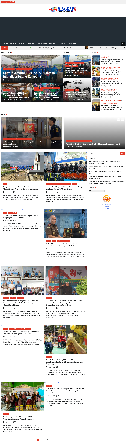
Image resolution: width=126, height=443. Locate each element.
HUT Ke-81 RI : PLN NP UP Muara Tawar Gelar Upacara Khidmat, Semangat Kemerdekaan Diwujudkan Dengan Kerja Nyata (64, 303)
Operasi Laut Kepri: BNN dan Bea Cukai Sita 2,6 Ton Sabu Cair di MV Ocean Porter (76, 70)
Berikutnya (50, 440)
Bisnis (102, 89)
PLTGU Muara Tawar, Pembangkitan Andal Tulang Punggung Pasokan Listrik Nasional (70, 48)
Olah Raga (104, 103)
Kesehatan (30, 43)
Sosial (24, 69)
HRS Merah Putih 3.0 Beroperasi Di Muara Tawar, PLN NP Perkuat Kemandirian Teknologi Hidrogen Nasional (65, 391)
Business (108, 89)
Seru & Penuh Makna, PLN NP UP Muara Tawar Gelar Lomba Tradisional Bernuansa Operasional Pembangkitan (64, 362)
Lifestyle (58, 87)
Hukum (21, 43)
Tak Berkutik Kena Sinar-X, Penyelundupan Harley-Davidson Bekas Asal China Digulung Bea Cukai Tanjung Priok (112, 84)
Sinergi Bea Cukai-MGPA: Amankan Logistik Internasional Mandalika (111, 107)
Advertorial (6, 69)
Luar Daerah (20, 298)
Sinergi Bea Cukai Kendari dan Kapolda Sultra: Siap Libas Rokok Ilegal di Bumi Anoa (21, 333)
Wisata (29, 69)
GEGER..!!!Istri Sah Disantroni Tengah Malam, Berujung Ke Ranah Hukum (77, 95)
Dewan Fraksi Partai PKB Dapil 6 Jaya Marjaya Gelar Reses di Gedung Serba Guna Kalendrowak (16, 95)
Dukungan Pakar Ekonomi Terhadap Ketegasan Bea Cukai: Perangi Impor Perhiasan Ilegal (31, 143)
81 (47, 440)
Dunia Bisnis (11, 139)
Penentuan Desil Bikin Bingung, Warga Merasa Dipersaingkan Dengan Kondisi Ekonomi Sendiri (112, 72)
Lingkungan (117, 67)
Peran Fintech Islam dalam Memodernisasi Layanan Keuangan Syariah (93, 144)
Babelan (13, 69)
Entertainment (43, 87)
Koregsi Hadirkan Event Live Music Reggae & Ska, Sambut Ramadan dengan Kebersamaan (46, 95)
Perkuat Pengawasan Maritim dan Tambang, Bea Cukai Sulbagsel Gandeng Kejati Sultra (112, 61)
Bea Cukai (68, 63)
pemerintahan (42, 43)
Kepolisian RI (80, 63)
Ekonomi (13, 43)
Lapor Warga (72, 43)
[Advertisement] (63, 29)
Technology (88, 141)
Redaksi (63, 43)
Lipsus (72, 89)
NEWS (77, 89)
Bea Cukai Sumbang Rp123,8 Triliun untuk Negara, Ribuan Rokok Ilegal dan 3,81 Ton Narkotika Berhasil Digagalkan (111, 95)
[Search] (123, 43)
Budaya (5, 43)
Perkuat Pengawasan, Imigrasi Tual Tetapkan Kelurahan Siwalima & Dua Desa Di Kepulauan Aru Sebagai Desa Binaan (22, 303)
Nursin (5, 80)
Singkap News (70, 75)
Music (36, 90)
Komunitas (18, 69)
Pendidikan (53, 43)
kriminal (29, 328)
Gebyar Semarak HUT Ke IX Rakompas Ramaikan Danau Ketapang (29, 74)
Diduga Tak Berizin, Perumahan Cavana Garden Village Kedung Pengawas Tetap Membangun (21, 188)
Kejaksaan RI (116, 56)
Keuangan (104, 57)
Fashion (103, 102)
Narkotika (74, 65)
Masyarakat (104, 68)
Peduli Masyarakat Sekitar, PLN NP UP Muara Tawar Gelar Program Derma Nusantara (20, 418)
